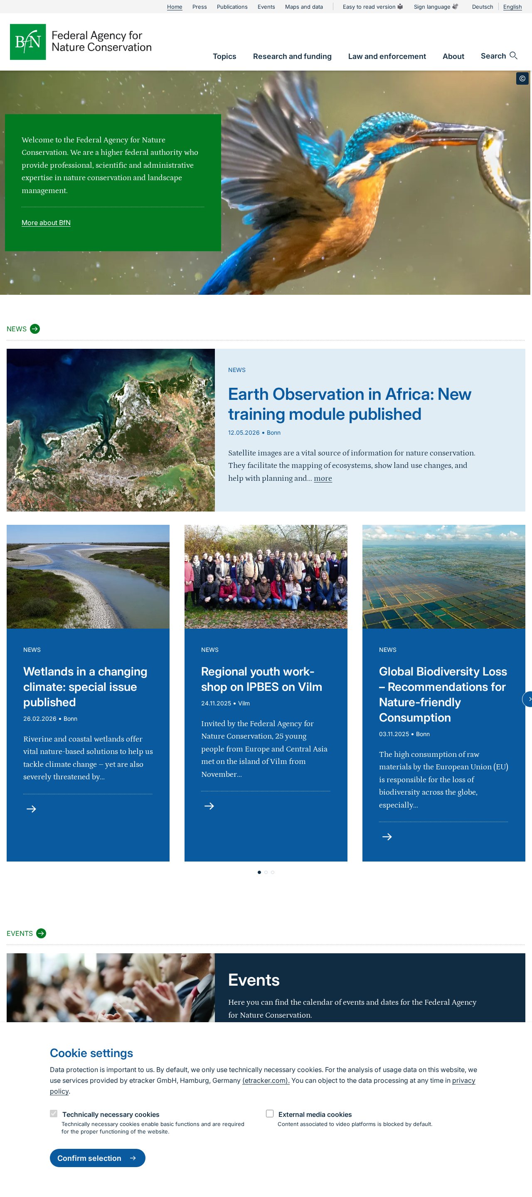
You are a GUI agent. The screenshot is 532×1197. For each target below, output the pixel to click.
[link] (224, 56)
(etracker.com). (266, 1080)
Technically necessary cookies (111, 1114)
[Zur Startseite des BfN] (80, 42)
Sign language (432, 6)
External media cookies (315, 1114)
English (512, 6)
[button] (259, 872)
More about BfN (46, 222)
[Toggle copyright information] (522, 78)
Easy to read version (369, 6)
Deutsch (482, 6)
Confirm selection (89, 1158)
